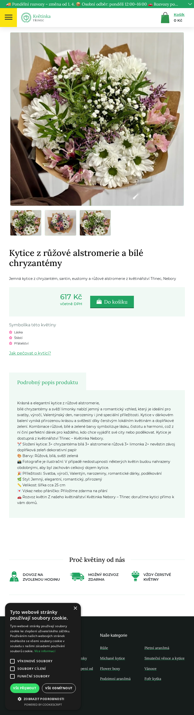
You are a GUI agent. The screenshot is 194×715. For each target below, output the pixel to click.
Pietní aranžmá (156, 648)
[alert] (43, 656)
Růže (104, 648)
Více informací (44, 651)
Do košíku (115, 302)
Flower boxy (110, 668)
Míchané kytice (112, 658)
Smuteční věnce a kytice (164, 658)
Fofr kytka (152, 678)
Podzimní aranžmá (115, 678)
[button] (43, 698)
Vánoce (150, 668)
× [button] (75, 608)
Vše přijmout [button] (24, 688)
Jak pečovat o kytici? (30, 353)
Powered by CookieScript (43, 704)
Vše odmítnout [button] (58, 688)
